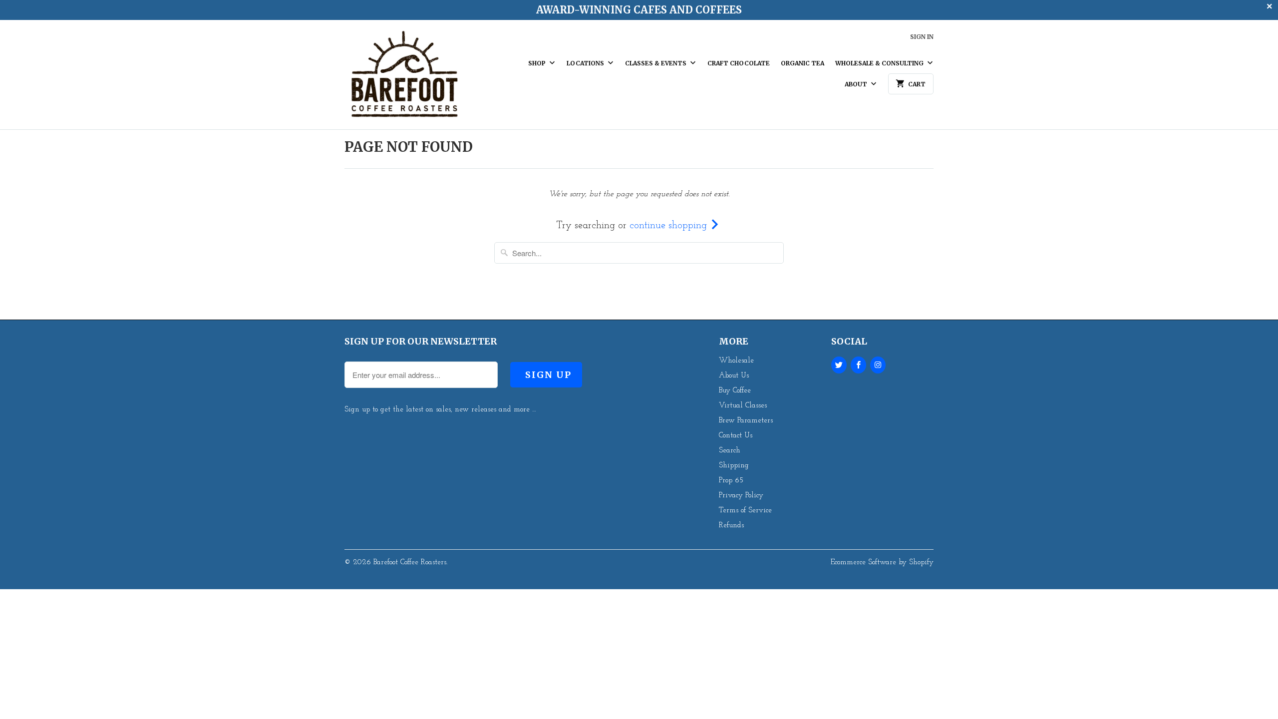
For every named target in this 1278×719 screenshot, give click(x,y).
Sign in (922, 36)
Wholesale (736, 360)
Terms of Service (745, 510)
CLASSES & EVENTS (656, 63)
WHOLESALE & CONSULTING (880, 63)
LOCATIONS (586, 63)
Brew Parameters (746, 420)
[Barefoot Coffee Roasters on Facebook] (858, 365)
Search (729, 450)
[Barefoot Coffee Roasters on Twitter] (839, 365)
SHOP (537, 63)
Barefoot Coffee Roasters (409, 562)
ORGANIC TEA (802, 63)
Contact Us (735, 435)
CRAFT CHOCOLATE (738, 63)
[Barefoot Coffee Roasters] (404, 78)
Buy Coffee (735, 390)
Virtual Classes (743, 405)
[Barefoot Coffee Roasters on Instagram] (878, 365)
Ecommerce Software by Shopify (882, 562)
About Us (734, 375)
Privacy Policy (741, 495)
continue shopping (670, 226)
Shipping (734, 465)
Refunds (731, 525)
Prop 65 (731, 480)
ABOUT (857, 84)
